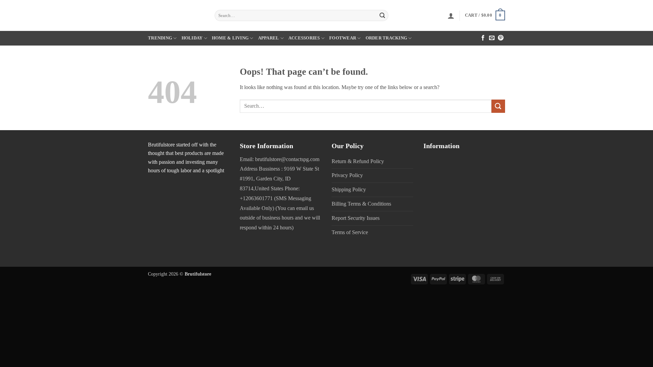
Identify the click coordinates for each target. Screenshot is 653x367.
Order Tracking (386, 38)
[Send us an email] (492, 38)
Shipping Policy (349, 189)
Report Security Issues (356, 218)
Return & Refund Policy (358, 161)
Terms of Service (350, 232)
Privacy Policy (347, 175)
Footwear (342, 38)
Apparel (268, 38)
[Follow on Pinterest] (500, 38)
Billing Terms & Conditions (361, 204)
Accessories (304, 38)
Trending (160, 38)
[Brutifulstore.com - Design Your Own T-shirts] (176, 15)
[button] (451, 15)
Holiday (192, 38)
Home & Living (230, 38)
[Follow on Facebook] (483, 38)
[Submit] (382, 15)
